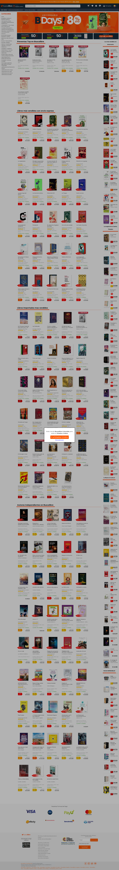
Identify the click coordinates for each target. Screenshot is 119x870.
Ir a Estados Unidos (59, 437)
